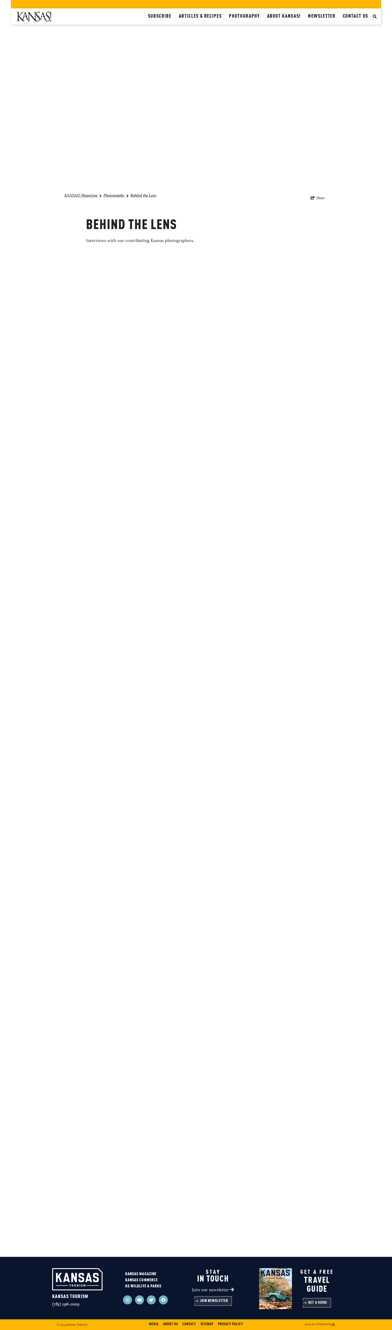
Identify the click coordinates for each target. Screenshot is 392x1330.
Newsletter (322, 16)
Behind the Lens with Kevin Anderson (187, 775)
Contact (189, 1324)
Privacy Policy (230, 1324)
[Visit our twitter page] (151, 1299)
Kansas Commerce (141, 1280)
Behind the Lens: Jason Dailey (177, 704)
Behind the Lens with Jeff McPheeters (187, 350)
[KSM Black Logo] (80, 16)
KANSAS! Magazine (81, 196)
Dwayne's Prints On (163, 491)
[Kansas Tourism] (77, 1279)
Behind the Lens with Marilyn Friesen (188, 633)
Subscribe (160, 16)
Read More (150, 313)
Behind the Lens (143, 196)
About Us (170, 1324)
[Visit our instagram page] (127, 1299)
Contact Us (355, 16)
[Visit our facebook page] (163, 1299)
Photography (244, 16)
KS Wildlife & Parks (143, 1286)
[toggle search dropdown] (375, 17)
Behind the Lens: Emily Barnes (178, 845)
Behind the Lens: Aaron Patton (179, 279)
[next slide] (324, 994)
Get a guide (317, 1303)
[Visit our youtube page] (139, 1299)
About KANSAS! (284, 16)
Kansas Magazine (140, 1274)
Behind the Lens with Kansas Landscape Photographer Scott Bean (227, 562)
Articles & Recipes (200, 16)
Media (154, 1324)
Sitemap (207, 1324)
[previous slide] (312, 994)
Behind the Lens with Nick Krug (180, 421)
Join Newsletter (214, 1301)
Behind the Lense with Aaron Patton (186, 916)
